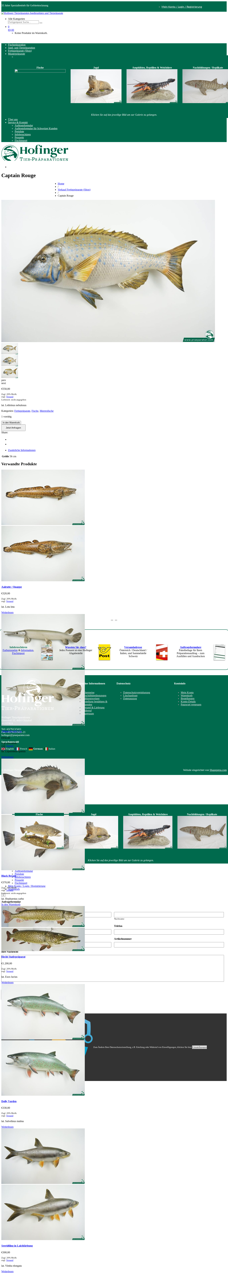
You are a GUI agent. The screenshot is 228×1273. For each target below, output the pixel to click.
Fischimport (18, 653)
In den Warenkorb (11, 422)
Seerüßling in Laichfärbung (17, 1245)
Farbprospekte (10, 650)
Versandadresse (133, 647)
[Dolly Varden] (43, 1038)
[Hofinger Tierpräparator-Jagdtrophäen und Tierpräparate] (32, 13)
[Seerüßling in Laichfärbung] (43, 1183)
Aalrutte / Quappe (11, 586)
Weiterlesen (7, 612)
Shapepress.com (218, 770)
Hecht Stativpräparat (13, 956)
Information (27, 650)
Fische (35, 410)
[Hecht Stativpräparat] (43, 926)
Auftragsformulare (190, 647)
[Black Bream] (43, 869)
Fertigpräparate (22, 410)
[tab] (117, 450)
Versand (9, 397)
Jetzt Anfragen (13, 427)
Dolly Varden (9, 1101)
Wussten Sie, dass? (75, 647)
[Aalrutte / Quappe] (43, 524)
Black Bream (8, 875)
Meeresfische (47, 410)
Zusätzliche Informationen (22, 450)
